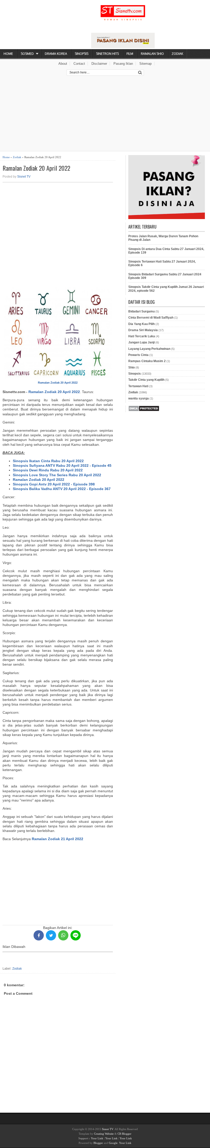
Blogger (98, 1142)
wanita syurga (138, 398)
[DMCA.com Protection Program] (143, 410)
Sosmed (27, 54)
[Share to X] (51, 935)
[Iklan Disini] (123, 47)
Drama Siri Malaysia (143, 330)
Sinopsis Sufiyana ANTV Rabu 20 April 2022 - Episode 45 (62, 465)
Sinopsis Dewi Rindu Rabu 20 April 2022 (48, 470)
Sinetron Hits (107, 54)
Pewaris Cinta (138, 355)
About (62, 64)
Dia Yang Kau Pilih (141, 324)
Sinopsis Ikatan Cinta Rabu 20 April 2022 (48, 461)
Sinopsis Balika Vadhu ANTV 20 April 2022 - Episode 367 (62, 489)
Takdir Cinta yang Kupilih (146, 380)
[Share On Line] (75, 935)
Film (130, 54)
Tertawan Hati (138, 386)
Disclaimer (99, 64)
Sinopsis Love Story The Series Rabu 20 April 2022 (57, 475)
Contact (79, 64)
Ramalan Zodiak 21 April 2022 (57, 839)
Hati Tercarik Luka (141, 336)
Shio (131, 367)
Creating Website (104, 1133)
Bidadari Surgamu (141, 311)
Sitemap (145, 64)
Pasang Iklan (123, 64)
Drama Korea (56, 54)
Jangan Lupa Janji (141, 342)
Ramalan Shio (152, 54)
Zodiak (177, 54)
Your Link (97, 1138)
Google (113, 1142)
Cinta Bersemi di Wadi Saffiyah (150, 317)
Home (8, 54)
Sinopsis (81, 54)
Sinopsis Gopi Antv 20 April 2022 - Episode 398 (54, 484)
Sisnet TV (23, 176)
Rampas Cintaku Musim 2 (147, 361)
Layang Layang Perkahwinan (149, 349)
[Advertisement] (105, 115)
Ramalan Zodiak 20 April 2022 (36, 168)
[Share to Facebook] (39, 935)
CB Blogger (124, 1133)
